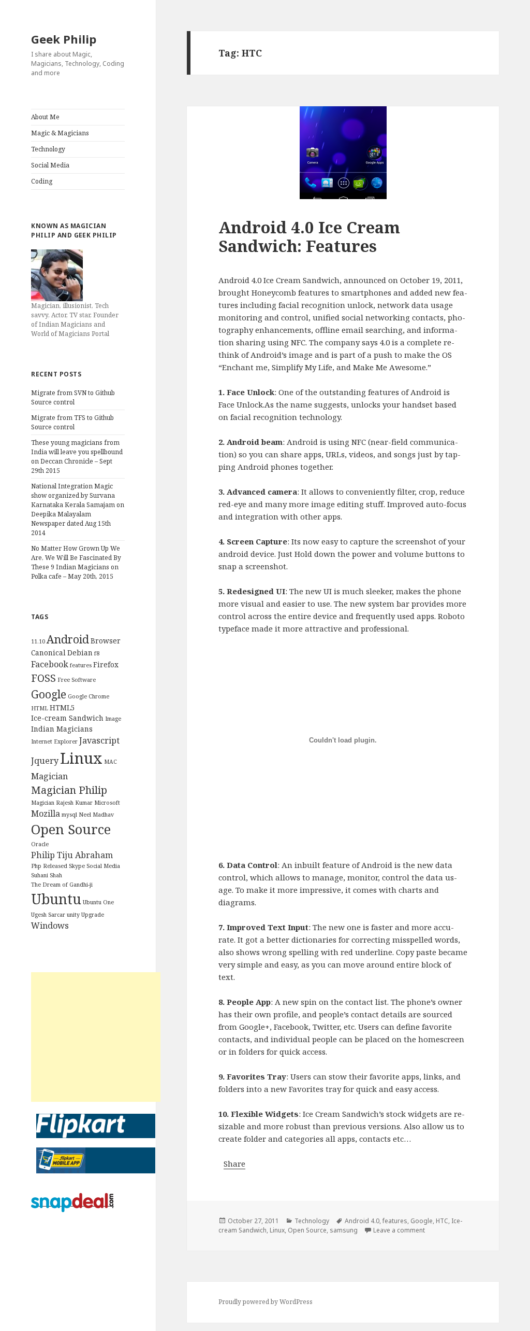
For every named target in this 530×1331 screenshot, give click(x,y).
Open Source (71, 829)
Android (68, 639)
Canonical (48, 652)
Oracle (40, 844)
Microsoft (107, 802)
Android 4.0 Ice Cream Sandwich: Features (309, 236)
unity (73, 914)
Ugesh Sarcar (48, 914)
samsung (344, 1230)
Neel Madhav (96, 814)
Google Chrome (88, 696)
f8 (96, 653)
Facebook (49, 664)
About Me (45, 117)
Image (113, 718)
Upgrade (92, 914)
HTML (39, 708)
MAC (110, 761)
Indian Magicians (62, 729)
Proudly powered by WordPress (265, 1301)
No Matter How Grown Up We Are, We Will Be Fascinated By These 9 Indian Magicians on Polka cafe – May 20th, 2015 (76, 562)
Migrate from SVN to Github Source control (73, 397)
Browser (106, 641)
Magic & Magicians (60, 133)
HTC (442, 1220)
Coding (41, 181)
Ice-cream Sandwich (67, 718)
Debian (80, 652)
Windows (50, 925)
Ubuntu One (98, 902)
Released (55, 866)
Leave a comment (399, 1230)
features (81, 665)
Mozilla (45, 813)
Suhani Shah (46, 875)
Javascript (99, 740)
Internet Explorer (54, 741)
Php (36, 866)
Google (48, 694)
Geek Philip (63, 39)
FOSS (43, 678)
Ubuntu (56, 899)
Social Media (50, 165)
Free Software (76, 679)
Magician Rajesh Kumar (62, 802)
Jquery (44, 760)
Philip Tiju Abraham (72, 855)
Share (234, 1163)
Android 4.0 (362, 1220)
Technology (48, 149)
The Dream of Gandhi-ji (62, 884)
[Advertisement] (95, 1037)
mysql (69, 814)
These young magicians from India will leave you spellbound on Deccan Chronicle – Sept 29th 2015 (77, 456)
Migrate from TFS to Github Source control (72, 422)
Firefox (106, 664)
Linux (81, 758)
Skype (77, 866)
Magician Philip (69, 790)
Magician (49, 776)
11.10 (38, 641)
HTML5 (62, 707)
